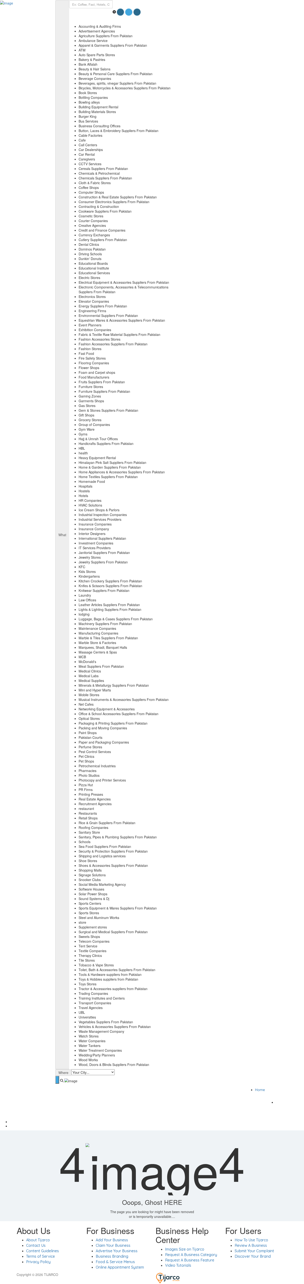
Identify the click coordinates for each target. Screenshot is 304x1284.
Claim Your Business (113, 1245)
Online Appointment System (120, 1267)
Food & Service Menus (115, 1261)
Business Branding (112, 1256)
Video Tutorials (178, 1265)
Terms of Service (40, 1256)
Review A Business (251, 1245)
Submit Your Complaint (254, 1250)
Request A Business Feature (189, 1260)
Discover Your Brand (253, 1256)
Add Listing (290, 1102)
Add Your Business (112, 1240)
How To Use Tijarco (251, 1240)
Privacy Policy (38, 1261)
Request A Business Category (191, 1254)
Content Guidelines (42, 1250)
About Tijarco (38, 1240)
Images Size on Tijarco (184, 1249)
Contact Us (36, 1245)
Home (260, 1090)
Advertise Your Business (117, 1250)
